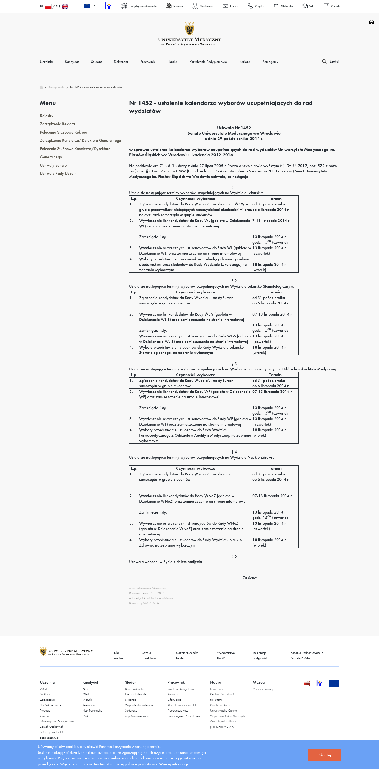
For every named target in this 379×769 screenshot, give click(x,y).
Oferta (86, 694)
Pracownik (147, 61)
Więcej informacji (173, 764)
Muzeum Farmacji (263, 689)
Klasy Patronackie (92, 710)
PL (41, 6)
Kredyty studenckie (135, 694)
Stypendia (130, 700)
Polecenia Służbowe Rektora (63, 132)
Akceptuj (324, 755)
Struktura (45, 694)
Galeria (44, 716)
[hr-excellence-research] (322, 685)
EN (58, 6)
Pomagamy (270, 61)
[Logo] (189, 34)
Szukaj (334, 61)
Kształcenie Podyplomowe (208, 61)
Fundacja (45, 710)
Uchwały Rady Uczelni (59, 173)
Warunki (87, 700)
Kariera (244, 61)
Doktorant (121, 61)
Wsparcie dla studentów (139, 705)
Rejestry (46, 115)
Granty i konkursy (220, 705)
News (86, 689)
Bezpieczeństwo (49, 737)
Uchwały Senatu (53, 165)
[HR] (108, 6)
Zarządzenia (47, 700)
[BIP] (307, 685)
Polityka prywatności (51, 732)
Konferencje (217, 689)
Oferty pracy (175, 700)
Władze (45, 689)
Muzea (259, 682)
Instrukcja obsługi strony (181, 689)
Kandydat (72, 61)
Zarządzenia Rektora (57, 124)
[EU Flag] (334, 685)
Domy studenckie (134, 689)
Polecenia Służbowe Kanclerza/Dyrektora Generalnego (75, 153)
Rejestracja (89, 705)
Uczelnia (46, 61)
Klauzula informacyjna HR (182, 705)
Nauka (172, 61)
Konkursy (173, 694)
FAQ (85, 716)
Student (96, 61)
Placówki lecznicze (50, 705)
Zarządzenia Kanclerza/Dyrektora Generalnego (80, 140)
